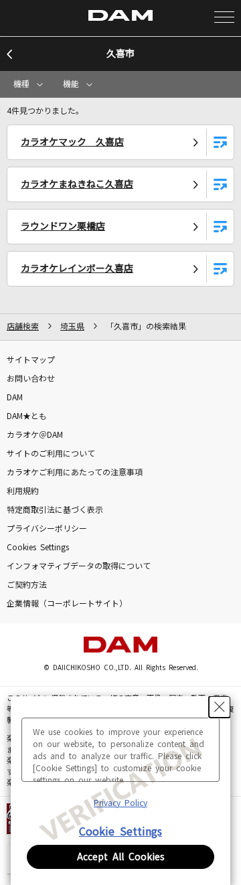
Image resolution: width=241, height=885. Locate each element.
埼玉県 (72, 327)
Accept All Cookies (121, 857)
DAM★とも (27, 416)
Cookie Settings (120, 831)
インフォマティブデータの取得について (79, 566)
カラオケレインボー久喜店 (77, 268)
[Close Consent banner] (219, 707)
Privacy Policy (120, 803)
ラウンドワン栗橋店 (63, 226)
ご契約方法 (27, 585)
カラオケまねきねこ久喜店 (77, 184)
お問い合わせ (31, 379)
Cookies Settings (38, 548)
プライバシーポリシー (47, 529)
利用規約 (23, 491)
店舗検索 (23, 327)
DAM (15, 398)
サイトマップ (31, 360)
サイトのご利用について (51, 454)
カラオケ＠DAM (35, 435)
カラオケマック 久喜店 (72, 142)
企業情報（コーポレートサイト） (67, 604)
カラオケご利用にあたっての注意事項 (75, 473)
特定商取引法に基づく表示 (55, 510)
